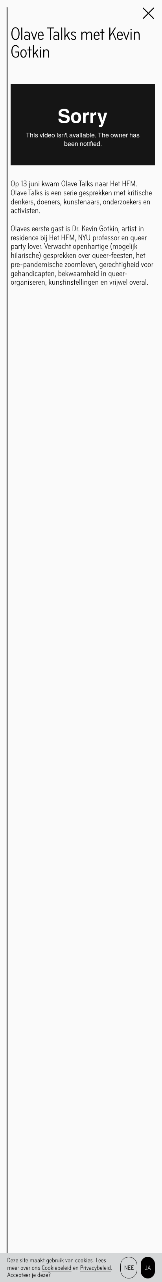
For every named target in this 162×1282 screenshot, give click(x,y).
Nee (129, 1267)
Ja (148, 1267)
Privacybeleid (95, 1267)
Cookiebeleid (57, 1267)
